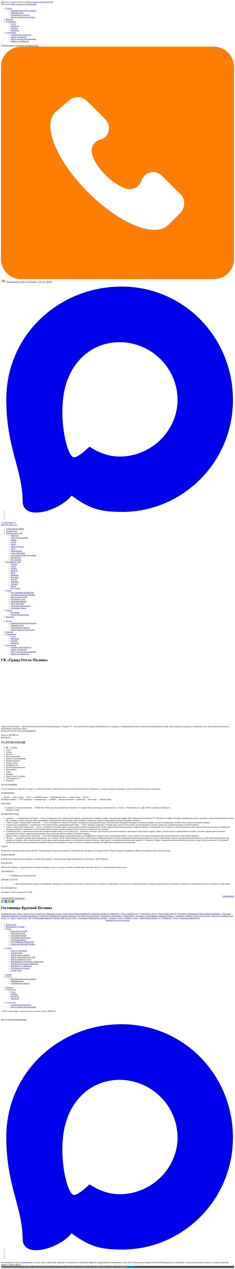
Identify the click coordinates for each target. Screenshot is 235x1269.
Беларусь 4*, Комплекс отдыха (49, 914)
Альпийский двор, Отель (11, 914)
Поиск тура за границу (20, 955)
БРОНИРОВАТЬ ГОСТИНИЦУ (13, 899)
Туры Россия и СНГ (14, 533)
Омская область (17, 546)
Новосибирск (16, 551)
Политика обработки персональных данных (14, 1015)
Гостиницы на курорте (20, 968)
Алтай (13, 542)
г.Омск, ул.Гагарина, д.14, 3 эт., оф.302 (36, 282)
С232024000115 (29, 731)
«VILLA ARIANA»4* (129, 914)
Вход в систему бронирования (23, 39)
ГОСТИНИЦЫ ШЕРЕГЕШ (22, 593)
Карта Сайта (11, 924)
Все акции (15, 612)
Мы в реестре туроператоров (24, 4)
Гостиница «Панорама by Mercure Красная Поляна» (199, 914)
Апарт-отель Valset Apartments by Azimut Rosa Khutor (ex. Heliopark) (91, 914)
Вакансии (15, 30)
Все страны (15, 588)
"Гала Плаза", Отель (148, 914)
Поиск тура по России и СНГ (23, 957)
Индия (13, 586)
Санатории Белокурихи (20, 606)
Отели (8, 590)
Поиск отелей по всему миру (23, 17)
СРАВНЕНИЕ (228, 896)
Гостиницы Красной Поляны (23, 595)
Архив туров (16, 970)
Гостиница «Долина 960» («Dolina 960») (117, 916)
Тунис (13, 566)
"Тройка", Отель (131, 918)
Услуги (9, 8)
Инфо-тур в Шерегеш (20, 41)
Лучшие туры (11, 531)
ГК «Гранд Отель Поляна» (88, 916)
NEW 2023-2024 (17, 604)
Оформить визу (17, 13)
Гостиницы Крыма (18, 601)
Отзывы (14, 28)
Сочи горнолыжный (19, 538)
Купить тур (5, 737)
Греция (14, 568)
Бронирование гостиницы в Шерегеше (27, 962)
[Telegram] (2, 901)
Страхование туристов (20, 15)
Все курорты (16, 560)
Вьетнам (14, 571)
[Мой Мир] (12, 901)
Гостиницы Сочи (18, 599)
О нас (13, 24)
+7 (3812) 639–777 (8, 523)
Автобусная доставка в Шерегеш (24, 964)
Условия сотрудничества (21, 35)
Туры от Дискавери (19, 951)
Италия (14, 579)
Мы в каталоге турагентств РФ (40, 2)
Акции (9, 610)
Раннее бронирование (20, 615)
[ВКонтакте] (5, 901)
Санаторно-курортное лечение (23, 555)
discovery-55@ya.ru (9, 525)
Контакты (15, 26)
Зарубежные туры (13, 562)
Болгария (14, 577)
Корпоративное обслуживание (23, 11)
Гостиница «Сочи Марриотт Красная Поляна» (154, 916)
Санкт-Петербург (18, 553)
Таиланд (14, 584)
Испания (14, 575)
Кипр (13, 573)
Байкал (14, 540)
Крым (13, 544)
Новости (9, 19)
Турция (14, 564)
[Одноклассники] (9, 901)
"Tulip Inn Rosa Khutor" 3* (150, 918)
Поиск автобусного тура (21, 959)
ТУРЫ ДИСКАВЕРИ (15, 529)
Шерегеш (15, 536)
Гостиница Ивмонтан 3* (190, 918)
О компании (11, 22)
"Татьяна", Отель (115, 918)
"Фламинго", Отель (170, 918)
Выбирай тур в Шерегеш (21, 966)
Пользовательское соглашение (37, 1015)
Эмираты (14, 582)
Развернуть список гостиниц (118, 920)
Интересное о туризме (15, 927)
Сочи (13, 549)
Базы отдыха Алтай (19, 597)
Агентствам (11, 32)
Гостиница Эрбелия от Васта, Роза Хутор (193, 916)
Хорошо (131, 1267)
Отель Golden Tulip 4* (167, 914)
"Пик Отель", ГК (24, 918)
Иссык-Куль (16, 557)
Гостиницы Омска (18, 608)
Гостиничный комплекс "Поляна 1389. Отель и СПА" (54, 918)
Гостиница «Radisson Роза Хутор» (93, 918)
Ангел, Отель (29, 914)
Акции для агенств (19, 37)
